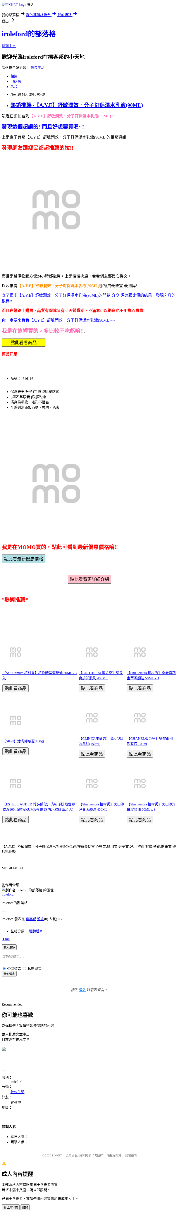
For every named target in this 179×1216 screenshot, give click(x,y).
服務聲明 (131, 1155)
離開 (25, 1207)
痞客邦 (31, 919)
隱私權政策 (114, 1155)
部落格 (15, 81)
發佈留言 (9, 974)
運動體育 (36, 931)
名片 (13, 87)
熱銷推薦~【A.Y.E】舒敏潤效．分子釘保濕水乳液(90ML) (76, 105)
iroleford (8, 894)
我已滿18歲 (10, 1207)
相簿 (13, 76)
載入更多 (9, 947)
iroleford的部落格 (29, 34)
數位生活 (38, 67)
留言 (40, 919)
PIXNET (57, 1155)
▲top (6, 939)
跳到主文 (9, 46)
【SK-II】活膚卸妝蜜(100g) (23, 741)
